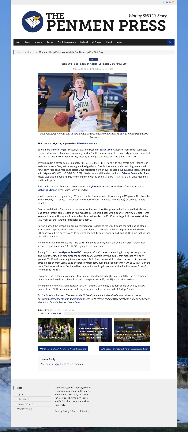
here (77, 302)
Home (20, 52)
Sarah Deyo (106, 149)
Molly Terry (57, 149)
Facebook (54, 299)
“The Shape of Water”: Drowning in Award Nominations (63, 348)
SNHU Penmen (98, 69)
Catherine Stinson (47, 190)
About (119, 42)
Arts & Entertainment (67, 42)
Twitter (44, 299)
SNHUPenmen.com (86, 143)
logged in (58, 364)
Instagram (79, 299)
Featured (84, 42)
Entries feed (23, 399)
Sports (27, 42)
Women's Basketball (66, 310)
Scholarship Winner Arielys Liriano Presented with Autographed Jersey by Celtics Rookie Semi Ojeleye (93, 333)
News (18, 42)
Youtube (64, 299)
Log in (20, 394)
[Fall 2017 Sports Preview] (56, 330)
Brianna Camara (130, 173)
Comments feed (25, 404)
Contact (109, 42)
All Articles (96, 42)
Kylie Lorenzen (97, 186)
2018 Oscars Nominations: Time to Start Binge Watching (124, 348)
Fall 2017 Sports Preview (53, 337)
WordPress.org (24, 409)
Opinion (50, 42)
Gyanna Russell (70, 252)
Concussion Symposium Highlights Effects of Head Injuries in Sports (131, 334)
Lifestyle (38, 42)
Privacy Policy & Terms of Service (72, 411)
